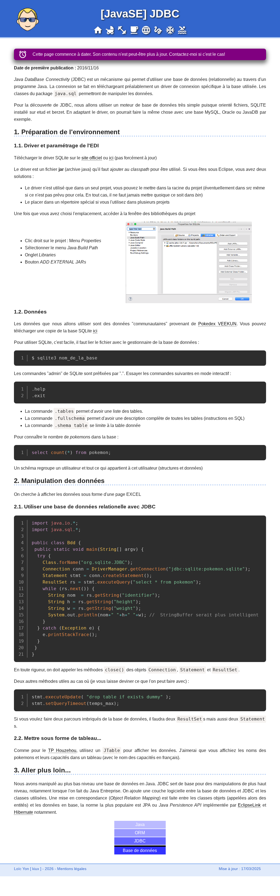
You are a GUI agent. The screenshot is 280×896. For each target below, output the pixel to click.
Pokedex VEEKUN (217, 323)
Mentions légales (71, 868)
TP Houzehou (62, 750)
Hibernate (23, 812)
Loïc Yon (21, 868)
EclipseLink (249, 805)
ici (111, 158)
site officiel (91, 158)
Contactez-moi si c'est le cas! (197, 54)
